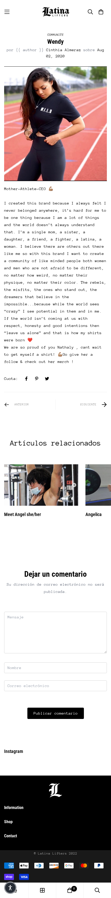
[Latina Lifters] (55, 12)
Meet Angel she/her (22, 514)
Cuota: (11, 378)
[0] (69, 890)
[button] (10, 888)
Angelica (93, 514)
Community (55, 35)
